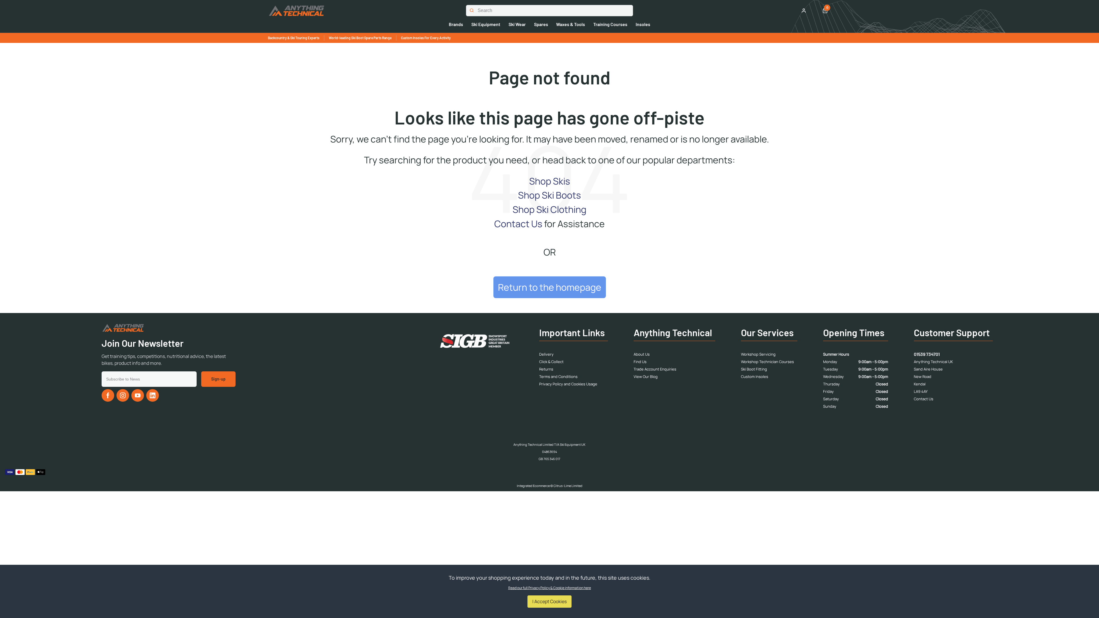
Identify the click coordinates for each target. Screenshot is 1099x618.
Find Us (640, 361)
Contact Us (518, 223)
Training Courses (610, 24)
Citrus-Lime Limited (568, 486)
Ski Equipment (485, 24)
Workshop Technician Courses (767, 361)
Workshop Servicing (758, 354)
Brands (456, 24)
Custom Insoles (754, 376)
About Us (642, 354)
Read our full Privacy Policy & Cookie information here (549, 588)
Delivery (546, 354)
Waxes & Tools (570, 24)
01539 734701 (927, 354)
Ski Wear (517, 24)
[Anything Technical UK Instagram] (122, 395)
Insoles (643, 24)
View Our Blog (646, 376)
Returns (546, 369)
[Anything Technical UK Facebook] (108, 395)
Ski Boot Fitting (754, 369)
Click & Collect (551, 361)
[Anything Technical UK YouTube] (137, 395)
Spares (541, 24)
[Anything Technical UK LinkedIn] (152, 395)
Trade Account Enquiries (655, 369)
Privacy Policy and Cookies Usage (568, 384)
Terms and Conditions (558, 376)
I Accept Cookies (549, 601)
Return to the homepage (549, 287)
